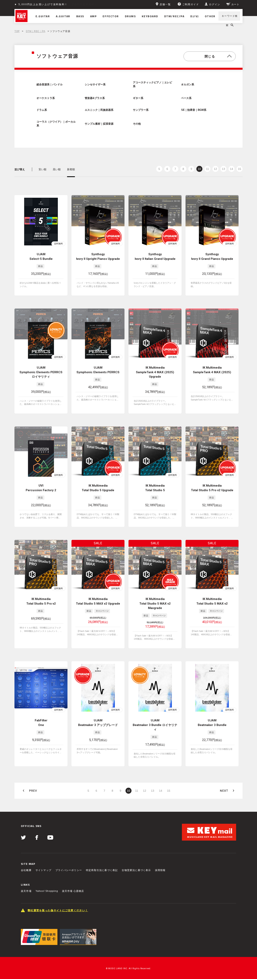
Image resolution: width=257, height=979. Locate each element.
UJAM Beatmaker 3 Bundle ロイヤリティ (155, 725)
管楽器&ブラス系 (95, 98)
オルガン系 (187, 84)
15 (239, 168)
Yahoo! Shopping (47, 891)
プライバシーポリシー (68, 870)
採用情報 (160, 870)
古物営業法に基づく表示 (136, 870)
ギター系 (138, 98)
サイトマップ (43, 870)
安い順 (42, 169)
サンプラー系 (141, 110)
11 (207, 168)
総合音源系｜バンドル (50, 84)
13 (223, 168)
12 (215, 168)
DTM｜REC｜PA (35, 31)
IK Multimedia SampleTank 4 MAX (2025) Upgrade (155, 372)
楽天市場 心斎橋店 (73, 891)
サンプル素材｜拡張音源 (99, 123)
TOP (17, 31)
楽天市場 (26, 891)
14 (231, 168)
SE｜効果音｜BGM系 (193, 110)
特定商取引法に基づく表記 (102, 870)
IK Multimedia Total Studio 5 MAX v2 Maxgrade (155, 603)
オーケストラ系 (46, 98)
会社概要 (26, 870)
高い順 (57, 169)
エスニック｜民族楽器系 (99, 110)
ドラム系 (42, 110)
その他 (137, 123)
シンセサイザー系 (95, 84)
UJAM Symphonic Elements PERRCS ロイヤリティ (40, 372)
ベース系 (186, 98)
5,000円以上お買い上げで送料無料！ (43, 4)
